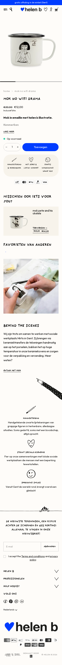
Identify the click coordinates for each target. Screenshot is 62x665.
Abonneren (50, 546)
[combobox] (10, 610)
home (6, 91)
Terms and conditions (33, 556)
